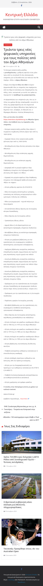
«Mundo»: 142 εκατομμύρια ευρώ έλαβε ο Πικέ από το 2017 (21, 418)
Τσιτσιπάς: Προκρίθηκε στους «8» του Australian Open (21, 550)
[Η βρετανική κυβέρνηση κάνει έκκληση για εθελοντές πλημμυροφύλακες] (21, 475)
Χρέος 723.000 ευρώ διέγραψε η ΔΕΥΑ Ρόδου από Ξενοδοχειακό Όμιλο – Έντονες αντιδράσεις (21, 459)
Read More (24, 399)
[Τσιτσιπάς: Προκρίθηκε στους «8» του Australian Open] (21, 520)
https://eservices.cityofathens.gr (15, 119)
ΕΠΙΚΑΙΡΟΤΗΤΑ (7, 45)
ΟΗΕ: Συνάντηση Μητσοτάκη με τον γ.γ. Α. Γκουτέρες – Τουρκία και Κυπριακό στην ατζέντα (20, 409)
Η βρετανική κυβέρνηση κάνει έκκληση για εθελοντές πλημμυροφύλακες (18, 505)
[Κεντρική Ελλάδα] (4, 27)
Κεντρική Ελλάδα (21, 14)
